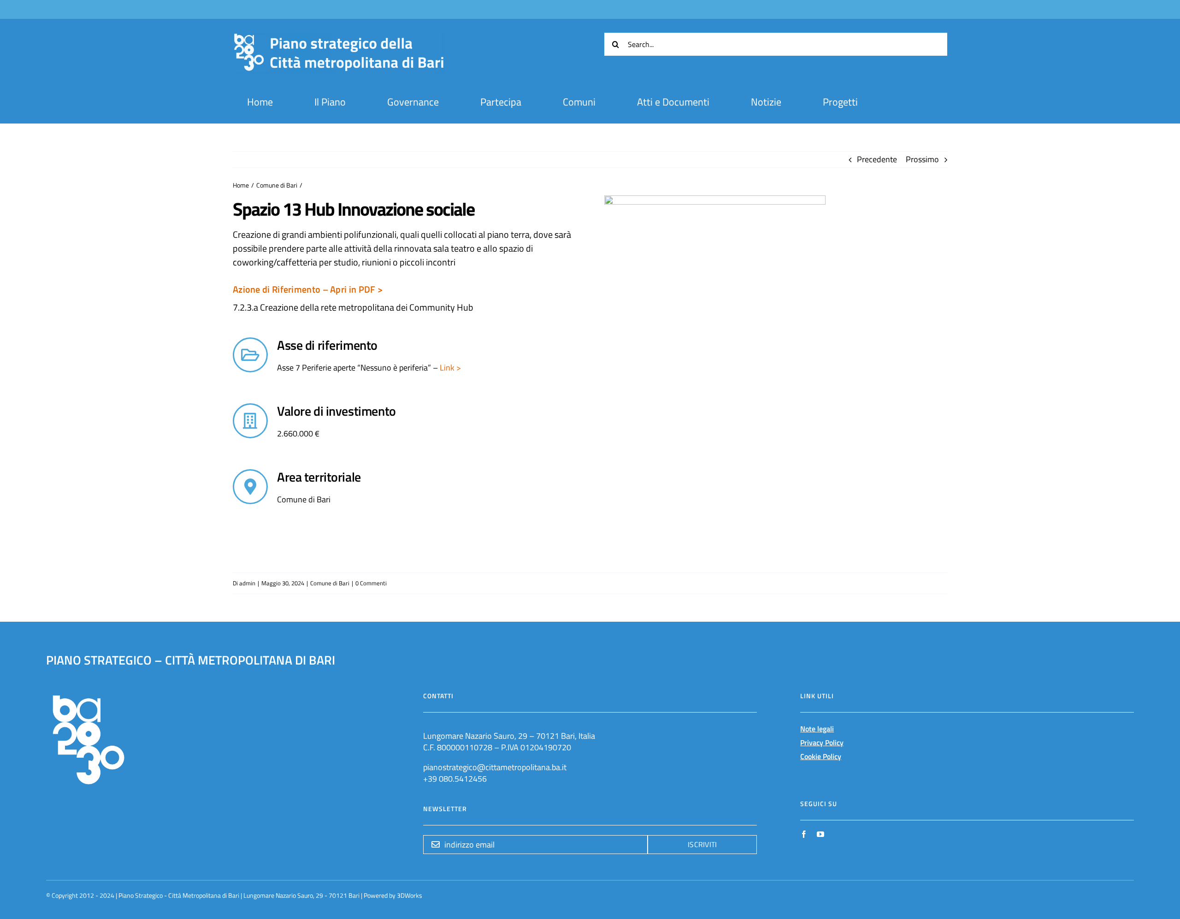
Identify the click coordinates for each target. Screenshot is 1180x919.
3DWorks (409, 895)
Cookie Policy (820, 756)
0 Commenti (371, 583)
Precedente (877, 159)
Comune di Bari (329, 583)
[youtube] (820, 834)
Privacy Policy (822, 742)
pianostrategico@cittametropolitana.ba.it (494, 767)
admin (247, 583)
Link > (449, 367)
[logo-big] (339, 38)
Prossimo (922, 159)
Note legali (817, 728)
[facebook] (804, 834)
